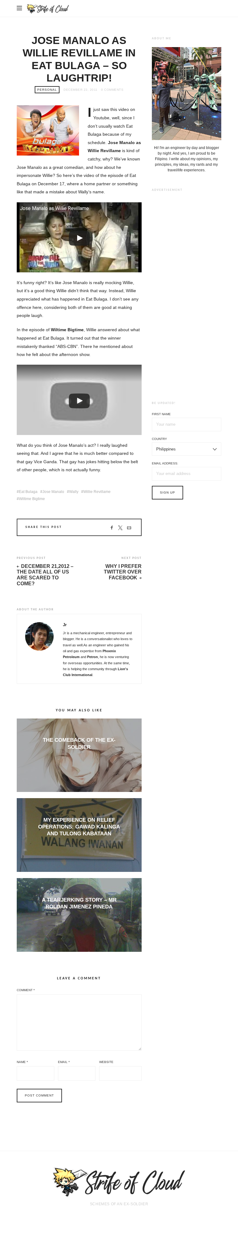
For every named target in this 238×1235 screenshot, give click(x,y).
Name (22, 1062)
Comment (26, 990)
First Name (161, 414)
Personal (47, 89)
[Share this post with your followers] (120, 528)
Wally (73, 492)
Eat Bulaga (28, 492)
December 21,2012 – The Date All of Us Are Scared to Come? (45, 575)
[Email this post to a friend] (129, 528)
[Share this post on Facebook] (111, 528)
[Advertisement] (186, 292)
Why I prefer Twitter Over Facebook (122, 572)
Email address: (165, 463)
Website (106, 1062)
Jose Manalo (53, 492)
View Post (79, 757)
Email (64, 1062)
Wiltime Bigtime (32, 499)
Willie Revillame (97, 492)
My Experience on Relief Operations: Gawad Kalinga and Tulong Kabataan (79, 827)
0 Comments (112, 89)
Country (159, 439)
